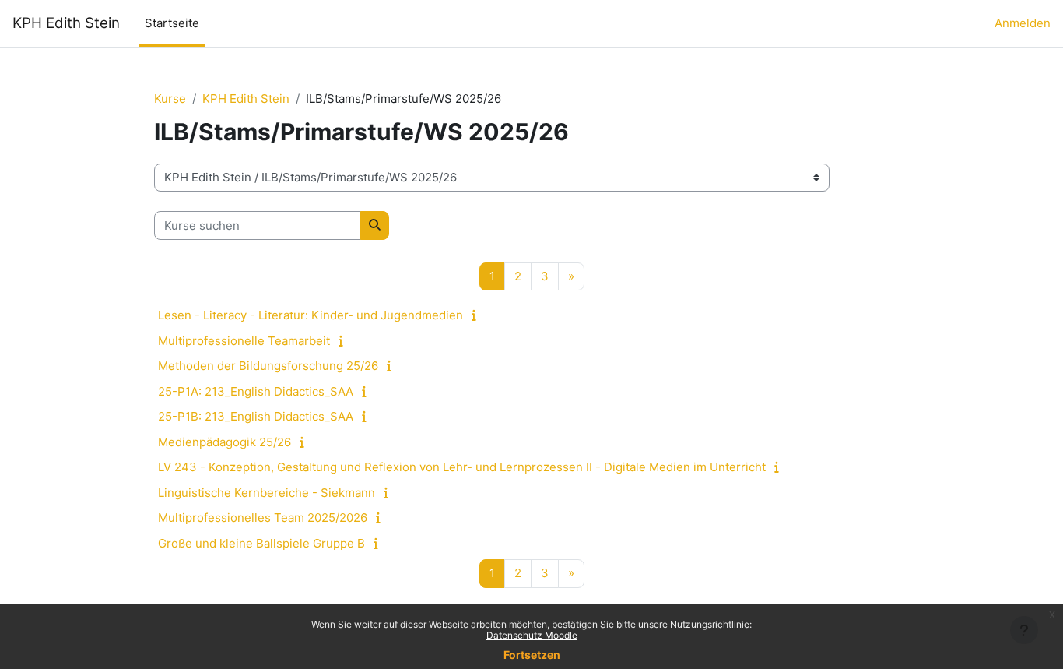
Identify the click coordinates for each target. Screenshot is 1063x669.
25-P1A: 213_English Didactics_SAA (255, 391)
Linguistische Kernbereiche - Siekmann (266, 492)
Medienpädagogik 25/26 (224, 442)
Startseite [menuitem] (172, 23)
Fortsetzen (531, 654)
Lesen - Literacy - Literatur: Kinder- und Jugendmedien (310, 315)
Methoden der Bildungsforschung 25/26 (268, 365)
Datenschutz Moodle (531, 635)
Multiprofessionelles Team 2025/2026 (262, 517)
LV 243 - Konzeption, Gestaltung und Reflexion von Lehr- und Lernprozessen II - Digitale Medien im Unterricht (462, 466)
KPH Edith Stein (66, 23)
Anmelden (1023, 23)
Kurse (170, 98)
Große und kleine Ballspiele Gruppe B (261, 543)
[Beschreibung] (477, 315)
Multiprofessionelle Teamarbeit (244, 340)
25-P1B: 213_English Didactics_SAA (255, 416)
